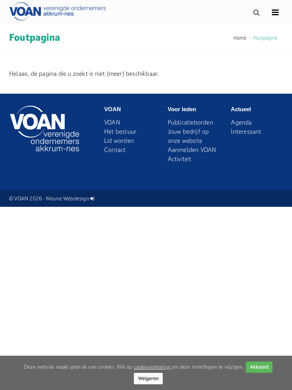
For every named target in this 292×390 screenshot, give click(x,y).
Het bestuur (120, 131)
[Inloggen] (92, 198)
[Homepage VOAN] (58, 11)
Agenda (241, 122)
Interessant (246, 131)
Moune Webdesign (67, 198)
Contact (114, 149)
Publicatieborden (190, 122)
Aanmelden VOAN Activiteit (192, 154)
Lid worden (119, 140)
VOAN (112, 122)
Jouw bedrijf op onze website (188, 136)
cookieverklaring (152, 367)
